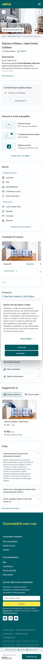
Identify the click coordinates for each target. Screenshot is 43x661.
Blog (4, 562)
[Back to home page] (6, 4)
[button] (19, 271)
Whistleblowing (9, 637)
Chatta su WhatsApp (15, 93)
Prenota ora (31, 656)
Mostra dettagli (26, 339)
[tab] (12, 394)
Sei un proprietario (10, 541)
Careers (6, 549)
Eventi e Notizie (9, 570)
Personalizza (20, 353)
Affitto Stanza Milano (14, 36)
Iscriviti (21, 604)
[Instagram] (10, 618)
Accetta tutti (21, 347)
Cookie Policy (8, 633)
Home (4, 36)
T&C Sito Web (8, 630)
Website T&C (7, 611)
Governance (8, 566)
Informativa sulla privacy (26, 630)
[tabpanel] (21, 419)
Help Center (8, 574)
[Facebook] (5, 618)
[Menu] (39, 4)
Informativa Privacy (10, 613)
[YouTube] (16, 618)
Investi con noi (9, 545)
